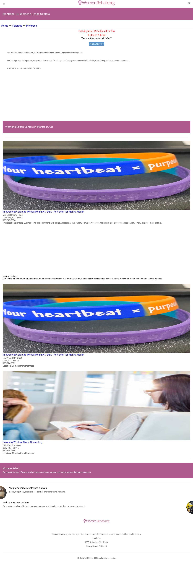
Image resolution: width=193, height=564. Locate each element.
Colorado (17, 25)
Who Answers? (97, 44)
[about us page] (189, 4)
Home (4, 25)
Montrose (31, 25)
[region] (96, 99)
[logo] (96, 3)
